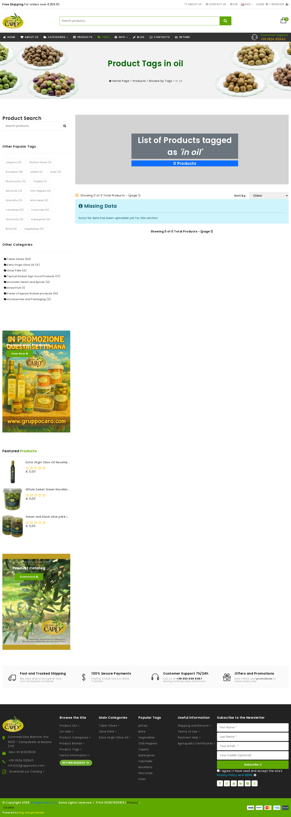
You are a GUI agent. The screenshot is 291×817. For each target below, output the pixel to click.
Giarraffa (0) (14, 200)
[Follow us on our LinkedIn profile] (241, 783)
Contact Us (217, 4)
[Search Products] (64, 126)
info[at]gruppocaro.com (27, 766)
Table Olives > (109, 726)
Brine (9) (11, 228)
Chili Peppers (147, 743)
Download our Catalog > (27, 771)
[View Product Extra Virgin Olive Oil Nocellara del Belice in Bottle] (12, 471)
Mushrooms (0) (16, 181)
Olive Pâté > (108, 732)
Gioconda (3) (14, 219)
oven (142, 779)
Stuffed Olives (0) (40, 162)
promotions (264, 678)
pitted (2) (37, 171)
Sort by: (240, 196)
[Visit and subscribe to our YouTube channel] (234, 783)
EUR (235, 4)
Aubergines (146, 755)
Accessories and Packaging (29, 299)
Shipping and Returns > (194, 726)
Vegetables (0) (34, 228)
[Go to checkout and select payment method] (268, 808)
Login (260, 4)
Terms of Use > (189, 732)
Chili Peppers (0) (40, 190)
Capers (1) (40, 181)
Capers (143, 749)
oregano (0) (14, 162)
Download (28, 577)
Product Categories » (75, 737)
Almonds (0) (14, 190)
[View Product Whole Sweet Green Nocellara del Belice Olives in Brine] (12, 499)
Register (278, 4)
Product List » (69, 726)
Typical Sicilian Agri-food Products (33, 276)
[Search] (225, 20)
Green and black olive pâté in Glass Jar (48, 517)
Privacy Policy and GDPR (234, 775)
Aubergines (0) (40, 219)
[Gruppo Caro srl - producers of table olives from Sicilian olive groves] (13, 21)
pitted (142, 726)
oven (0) (55, 171)
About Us (194, 4)
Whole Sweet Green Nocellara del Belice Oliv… (48, 489)
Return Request (73, 762)
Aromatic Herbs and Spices (28, 282)
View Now (18, 353)
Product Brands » (72, 743)
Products (139, 81)
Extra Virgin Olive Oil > (115, 737)
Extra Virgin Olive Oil (23, 264)
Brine (142, 732)
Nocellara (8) (14, 171)
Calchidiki (145, 761)
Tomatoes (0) (15, 209)
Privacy (132, 803)
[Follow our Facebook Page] (220, 783)
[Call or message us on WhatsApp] (255, 783)
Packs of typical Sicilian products (32, 293)
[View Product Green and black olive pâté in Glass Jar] (12, 526)
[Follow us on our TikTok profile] (248, 783)
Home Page (120, 81)
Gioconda (145, 773)
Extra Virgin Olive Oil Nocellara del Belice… (48, 462)
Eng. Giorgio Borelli (31, 812)
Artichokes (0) (39, 200)
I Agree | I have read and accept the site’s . (249, 773)
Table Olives (19, 259)
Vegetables (146, 737)
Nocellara (145, 767)
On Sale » (66, 732)
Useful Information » (74, 755)
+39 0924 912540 (21, 760)
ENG (247, 4)
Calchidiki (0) (40, 209)
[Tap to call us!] (254, 37)
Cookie (8, 807)
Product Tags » (70, 749)
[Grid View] (77, 195)
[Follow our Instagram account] (227, 783)
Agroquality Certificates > (197, 743)
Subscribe (251, 765)
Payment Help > (189, 737)
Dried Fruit (16, 287)
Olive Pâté (17, 270)
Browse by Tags (160, 81)
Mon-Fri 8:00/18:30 (22, 752)
